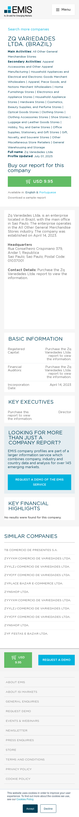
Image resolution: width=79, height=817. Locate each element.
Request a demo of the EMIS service (39, 482)
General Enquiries (22, 701)
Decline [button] (48, 808)
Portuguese (47, 192)
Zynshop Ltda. (16, 591)
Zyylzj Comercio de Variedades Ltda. (37, 566)
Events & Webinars (22, 720)
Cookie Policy (18, 778)
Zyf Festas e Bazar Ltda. (26, 633)
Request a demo (57, 660)
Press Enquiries (20, 740)
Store (11, 749)
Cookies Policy (24, 799)
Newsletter (16, 730)
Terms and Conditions (25, 759)
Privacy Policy (19, 769)
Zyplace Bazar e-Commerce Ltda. (33, 583)
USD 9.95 (42, 181)
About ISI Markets (21, 691)
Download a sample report (27, 197)
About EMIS (15, 682)
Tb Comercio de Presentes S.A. (31, 550)
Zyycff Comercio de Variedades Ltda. (37, 575)
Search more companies (28, 29)
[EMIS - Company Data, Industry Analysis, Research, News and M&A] (18, 11)
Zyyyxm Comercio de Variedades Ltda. (37, 558)
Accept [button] (30, 808)
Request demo (18, 711)
